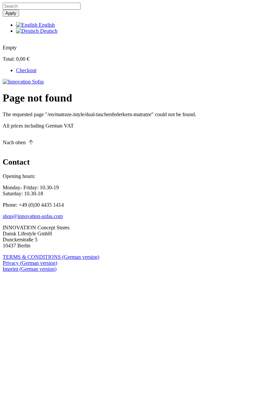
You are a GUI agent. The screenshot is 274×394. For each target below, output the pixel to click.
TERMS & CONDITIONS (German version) (51, 257)
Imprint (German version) (29, 269)
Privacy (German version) (30, 263)
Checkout (26, 70)
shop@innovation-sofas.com (33, 216)
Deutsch (48, 31)
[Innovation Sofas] (23, 81)
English (46, 25)
